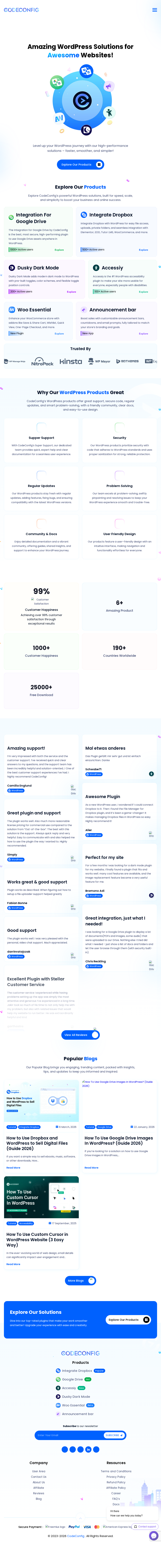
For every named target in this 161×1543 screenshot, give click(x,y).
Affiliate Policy (116, 1488)
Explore (59, 249)
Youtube (80, 1449)
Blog (39, 1499)
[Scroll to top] (80, 1517)
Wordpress (96, 1449)
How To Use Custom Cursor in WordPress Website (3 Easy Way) (37, 1240)
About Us (39, 1482)
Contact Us (39, 1477)
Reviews (38, 1493)
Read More (13, 1168)
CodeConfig (76, 1536)
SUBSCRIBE (112, 1435)
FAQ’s (116, 1499)
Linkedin (88, 1449)
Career (116, 1493)
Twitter (72, 1449)
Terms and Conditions (116, 1471)
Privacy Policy (116, 1477)
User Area (38, 1471)
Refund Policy (116, 1482)
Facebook (65, 1449)
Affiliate (38, 1488)
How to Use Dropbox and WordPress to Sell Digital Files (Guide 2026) (37, 1143)
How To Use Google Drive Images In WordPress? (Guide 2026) (119, 1141)
